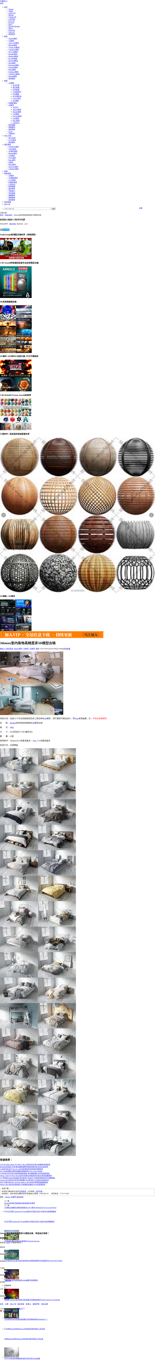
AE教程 (11, 41)
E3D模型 (16, 118)
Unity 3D (11, 32)
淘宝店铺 (44, 1304)
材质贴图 (11, 125)
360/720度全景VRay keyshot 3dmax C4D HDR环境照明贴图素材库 (24, 1182)
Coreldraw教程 (13, 50)
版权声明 (36, 1304)
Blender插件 (12, 153)
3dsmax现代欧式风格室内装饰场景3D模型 (19, 1203)
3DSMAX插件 (13, 147)
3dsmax (11, 9)
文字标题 (16, 90)
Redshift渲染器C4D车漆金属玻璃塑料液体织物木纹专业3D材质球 (24, 1167)
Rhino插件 (12, 164)
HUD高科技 (17, 96)
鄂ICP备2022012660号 (11, 1311)
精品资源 (7, 173)
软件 (6, 7)
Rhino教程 (12, 70)
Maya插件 (12, 160)
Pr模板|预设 (12, 103)
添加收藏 (66, 649)
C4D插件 (11, 155)
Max (12, 727)
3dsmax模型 (17, 109)
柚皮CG (3, 649)
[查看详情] (77, 515)
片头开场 (16, 85)
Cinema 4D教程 (14, 47)
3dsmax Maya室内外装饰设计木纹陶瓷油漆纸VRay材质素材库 (22, 1184)
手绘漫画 (11, 193)
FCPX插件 (12, 140)
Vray (77, 718)
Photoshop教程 (13, 65)
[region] (77, 515)
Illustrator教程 (13, 56)
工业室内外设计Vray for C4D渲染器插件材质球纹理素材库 (21, 1169)
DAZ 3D (11, 21)
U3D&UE (16, 123)
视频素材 (11, 127)
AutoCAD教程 (13, 43)
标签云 (28, 1304)
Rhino (10, 28)
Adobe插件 (12, 149)
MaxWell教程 (13, 61)
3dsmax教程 (12, 38)
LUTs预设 (12, 180)
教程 (6, 36)
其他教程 (11, 78)
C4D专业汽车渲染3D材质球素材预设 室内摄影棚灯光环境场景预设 (25, 1173)
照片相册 (16, 87)
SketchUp (11, 30)
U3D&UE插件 (13, 169)
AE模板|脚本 (13, 178)
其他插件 (11, 142)
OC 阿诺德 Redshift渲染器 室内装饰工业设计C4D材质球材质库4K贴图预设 (27, 1178)
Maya (10, 24)
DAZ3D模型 (17, 116)
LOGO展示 (17, 98)
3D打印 (15, 107)
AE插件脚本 (13, 151)
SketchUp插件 (13, 167)
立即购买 (22, 1191)
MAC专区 (7, 136)
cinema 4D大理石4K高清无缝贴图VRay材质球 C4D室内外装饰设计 (24, 1180)
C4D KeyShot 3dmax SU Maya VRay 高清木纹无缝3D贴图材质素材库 (25, 1164)
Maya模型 (16, 121)
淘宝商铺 (7, 202)
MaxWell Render (14, 26)
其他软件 (11, 34)
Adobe (10, 11)
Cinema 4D (12, 17)
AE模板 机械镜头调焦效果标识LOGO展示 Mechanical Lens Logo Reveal (30, 1207)
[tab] (73, 590)
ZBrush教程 (12, 76)
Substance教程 (13, 72)
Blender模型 (17, 112)
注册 (140, 208)
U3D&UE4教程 (14, 74)
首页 (1, 3)
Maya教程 (12, 63)
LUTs (10, 131)
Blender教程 (12, 45)
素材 (6, 81)
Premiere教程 (13, 67)
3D (45, 718)
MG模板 (16, 101)
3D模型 (11, 105)
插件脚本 (7, 144)
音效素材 (11, 129)
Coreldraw (12, 19)
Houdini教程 (12, 54)
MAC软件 (12, 138)
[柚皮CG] (3, 1)
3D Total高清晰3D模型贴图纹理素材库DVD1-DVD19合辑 (21, 1171)
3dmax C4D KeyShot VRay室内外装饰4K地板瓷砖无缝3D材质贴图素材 (26, 1176)
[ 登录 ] (8, 1242)
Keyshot (11, 22)
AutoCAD (12, 13)
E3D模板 (16, 94)
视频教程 (11, 195)
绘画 (6, 171)
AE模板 (11, 83)
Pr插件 (10, 162)
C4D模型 (16, 114)
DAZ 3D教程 (13, 52)
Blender (11, 15)
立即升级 (39, 1191)
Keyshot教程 (12, 58)
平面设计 (11, 133)
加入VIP (7, 204)
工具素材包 (17, 92)
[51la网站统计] (24, 1309)
